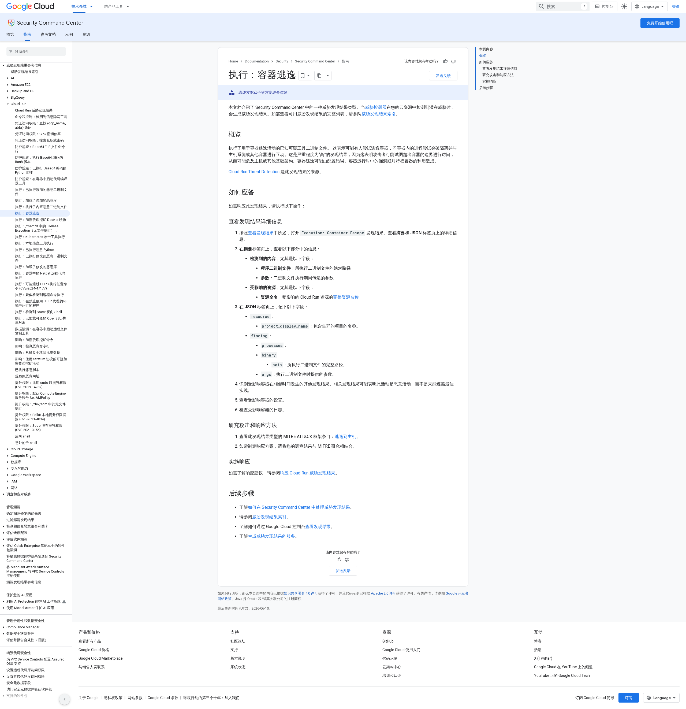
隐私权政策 (113, 698)
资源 (86, 34)
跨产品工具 (113, 6)
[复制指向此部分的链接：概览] (246, 135)
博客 (538, 641)
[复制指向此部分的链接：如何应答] (259, 193)
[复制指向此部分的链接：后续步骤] (259, 494)
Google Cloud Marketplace (101, 658)
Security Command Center (50, 23)
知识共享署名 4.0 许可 (301, 593)
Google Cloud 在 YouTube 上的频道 (563, 667)
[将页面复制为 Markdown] (319, 75)
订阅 (628, 697)
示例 (69, 34)
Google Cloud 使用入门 (401, 650)
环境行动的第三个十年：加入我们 (211, 698)
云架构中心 (391, 667)
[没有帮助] (453, 61)
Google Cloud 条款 (163, 698)
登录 (676, 6)
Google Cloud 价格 (94, 650)
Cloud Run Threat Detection (254, 171)
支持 (234, 650)
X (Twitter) (543, 658)
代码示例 (389, 658)
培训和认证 (391, 675)
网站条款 (135, 698)
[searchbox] (36, 51)
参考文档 (48, 34)
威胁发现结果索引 (378, 113)
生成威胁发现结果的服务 (271, 536)
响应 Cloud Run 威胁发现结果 (307, 473)
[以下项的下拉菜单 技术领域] (93, 6)
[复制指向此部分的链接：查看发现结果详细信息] (287, 222)
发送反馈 (443, 75)
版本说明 (237, 658)
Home (233, 61)
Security (282, 61)
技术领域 (79, 6)
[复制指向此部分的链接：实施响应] (255, 462)
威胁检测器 (375, 107)
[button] (35, 65)
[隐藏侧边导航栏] (64, 699)
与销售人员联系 (92, 667)
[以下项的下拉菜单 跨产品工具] (129, 6)
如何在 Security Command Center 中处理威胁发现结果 (299, 507)
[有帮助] (445, 61)
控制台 (607, 6)
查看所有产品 (90, 641)
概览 (10, 34)
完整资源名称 (346, 297)
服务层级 (279, 92)
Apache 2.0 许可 (383, 593)
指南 (27, 34)
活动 (538, 650)
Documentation (257, 61)
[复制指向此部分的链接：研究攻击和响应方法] (282, 425)
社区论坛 (237, 641)
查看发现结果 (261, 232)
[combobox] (563, 6)
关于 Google (89, 698)
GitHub (388, 641)
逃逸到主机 (345, 436)
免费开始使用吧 (660, 23)
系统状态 (237, 667)
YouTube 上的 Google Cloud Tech (562, 675)
